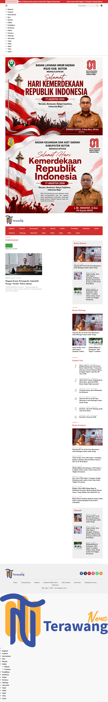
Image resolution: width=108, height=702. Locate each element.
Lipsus (78, 233)
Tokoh (52, 233)
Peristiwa (12, 233)
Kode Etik (77, 582)
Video (69, 233)
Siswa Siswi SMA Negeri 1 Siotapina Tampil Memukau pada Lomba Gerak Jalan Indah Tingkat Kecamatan (86, 480)
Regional (11, 228)
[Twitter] (85, 573)
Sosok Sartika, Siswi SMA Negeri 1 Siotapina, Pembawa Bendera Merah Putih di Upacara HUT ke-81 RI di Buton (93, 278)
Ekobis (96, 228)
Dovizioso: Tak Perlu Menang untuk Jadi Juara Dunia (91, 409)
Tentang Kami (25, 582)
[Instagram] (93, 573)
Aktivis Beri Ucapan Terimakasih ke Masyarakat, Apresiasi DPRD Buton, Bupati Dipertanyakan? (90, 382)
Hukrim (52, 228)
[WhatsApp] (97, 573)
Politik (62, 228)
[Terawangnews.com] (14, 220)
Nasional (22, 228)
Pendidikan (74, 228)
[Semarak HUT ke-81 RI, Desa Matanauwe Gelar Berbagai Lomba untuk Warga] (87, 254)
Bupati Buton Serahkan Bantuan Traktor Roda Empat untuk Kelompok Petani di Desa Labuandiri (87, 500)
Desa (44, 228)
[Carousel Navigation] (37, 246)
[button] (97, 5)
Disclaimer (55, 585)
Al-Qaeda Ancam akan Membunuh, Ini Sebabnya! (90, 391)
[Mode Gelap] (102, 5)
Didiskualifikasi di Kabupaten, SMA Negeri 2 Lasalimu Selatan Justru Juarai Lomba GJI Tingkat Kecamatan (93, 294)
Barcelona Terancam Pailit (87, 417)
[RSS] (101, 573)
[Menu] (6, 5)
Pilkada (6, 667)
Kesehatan (86, 228)
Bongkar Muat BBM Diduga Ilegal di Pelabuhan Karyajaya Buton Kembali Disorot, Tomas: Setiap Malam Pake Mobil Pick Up (87, 490)
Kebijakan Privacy (91, 582)
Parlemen (7, 669)
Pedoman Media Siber (50, 582)
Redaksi (36, 582)
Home (15, 582)
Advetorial (33, 233)
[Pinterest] (89, 573)
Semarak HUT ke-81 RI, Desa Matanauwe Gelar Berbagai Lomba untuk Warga (87, 267)
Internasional (33, 228)
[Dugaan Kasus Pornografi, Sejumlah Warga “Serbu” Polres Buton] (23, 264)
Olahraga (23, 233)
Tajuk (44, 233)
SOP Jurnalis (66, 582)
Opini (61, 233)
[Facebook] (81, 573)
